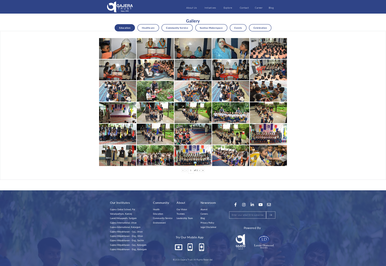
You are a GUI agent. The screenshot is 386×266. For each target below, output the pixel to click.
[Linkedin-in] (252, 204)
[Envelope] (269, 204)
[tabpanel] (193, 105)
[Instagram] (244, 204)
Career (259, 7)
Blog (271, 7)
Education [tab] (125, 27)
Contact (244, 7)
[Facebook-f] (235, 204)
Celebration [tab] (260, 27)
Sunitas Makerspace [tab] (211, 27)
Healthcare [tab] (148, 27)
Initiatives (210, 7)
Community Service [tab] (177, 27)
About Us (191, 7)
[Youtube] (260, 204)
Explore (228, 7)
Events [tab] (238, 27)
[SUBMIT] (270, 215)
